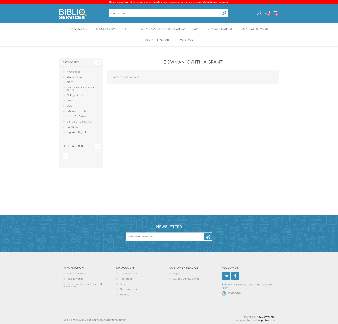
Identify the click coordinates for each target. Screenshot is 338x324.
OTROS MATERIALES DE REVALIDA (163, 29)
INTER (128, 29)
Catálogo (187, 40)
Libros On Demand (254, 29)
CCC (69, 106)
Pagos (176, 273)
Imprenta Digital (76, 132)
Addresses (126, 279)
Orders (124, 284)
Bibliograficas (75, 95)
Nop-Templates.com (263, 320)
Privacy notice (75, 279)
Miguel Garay (106, 29)
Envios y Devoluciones (186, 279)
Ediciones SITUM (220, 29)
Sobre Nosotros (76, 273)
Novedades (78, 29)
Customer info (128, 273)
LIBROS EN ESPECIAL (157, 40)
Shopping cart (275, 13)
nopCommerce (266, 317)
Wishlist (124, 295)
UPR (196, 29)
